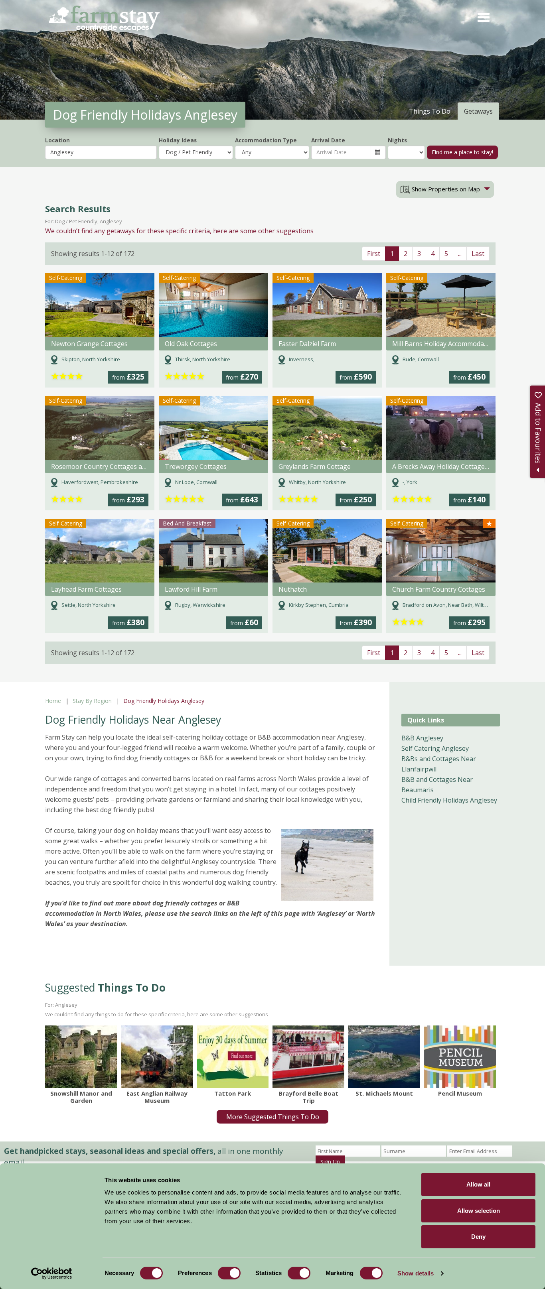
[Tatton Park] (233, 1056)
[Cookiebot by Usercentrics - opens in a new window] (52, 1273)
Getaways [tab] (478, 111)
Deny (478, 1236)
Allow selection (478, 1210)
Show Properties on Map (445, 189)
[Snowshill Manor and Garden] (81, 1056)
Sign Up (330, 1161)
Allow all (478, 1184)
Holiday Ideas (178, 140)
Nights (397, 140)
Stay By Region (92, 701)
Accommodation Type (266, 140)
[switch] (229, 1273)
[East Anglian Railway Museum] (157, 1056)
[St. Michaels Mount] (384, 1056)
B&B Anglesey (422, 738)
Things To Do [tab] (429, 111)
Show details (415, 1273)
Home (53, 701)
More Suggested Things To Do (272, 1116)
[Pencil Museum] (460, 1056)
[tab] (445, 189)
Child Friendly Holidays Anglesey (449, 800)
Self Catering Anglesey (435, 748)
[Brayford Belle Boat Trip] (308, 1056)
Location (57, 140)
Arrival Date (328, 140)
